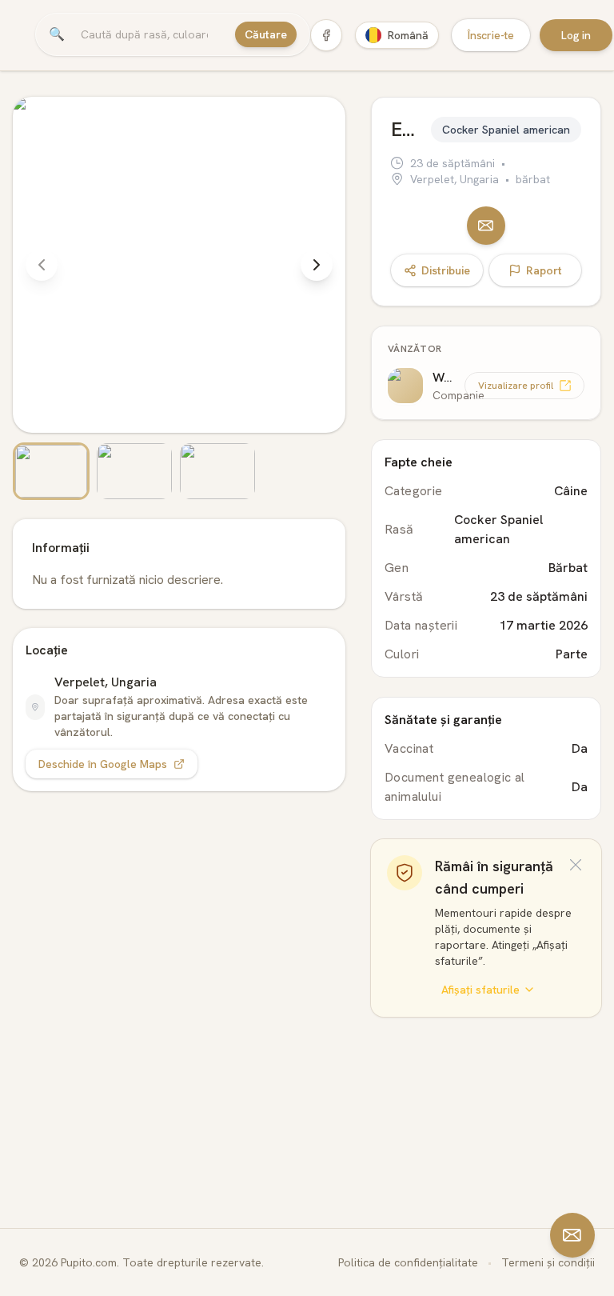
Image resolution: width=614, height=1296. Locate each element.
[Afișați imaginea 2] (134, 471)
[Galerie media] (179, 298)
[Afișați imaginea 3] (217, 471)
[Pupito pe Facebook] (326, 35)
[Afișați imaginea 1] (51, 471)
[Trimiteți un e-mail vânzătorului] (486, 225)
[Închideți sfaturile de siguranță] (575, 864)
